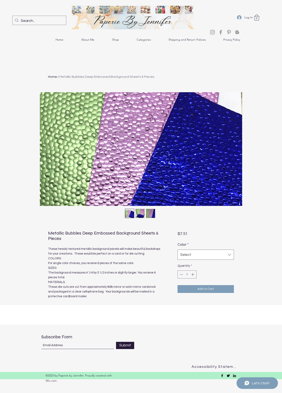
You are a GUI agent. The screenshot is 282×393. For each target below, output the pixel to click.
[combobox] (206, 255)
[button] (256, 17)
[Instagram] (212, 32)
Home (52, 76)
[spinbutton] (187, 274)
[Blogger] (237, 32)
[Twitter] (228, 376)
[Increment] (193, 274)
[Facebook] (221, 32)
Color (183, 245)
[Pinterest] (229, 32)
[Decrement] (181, 274)
